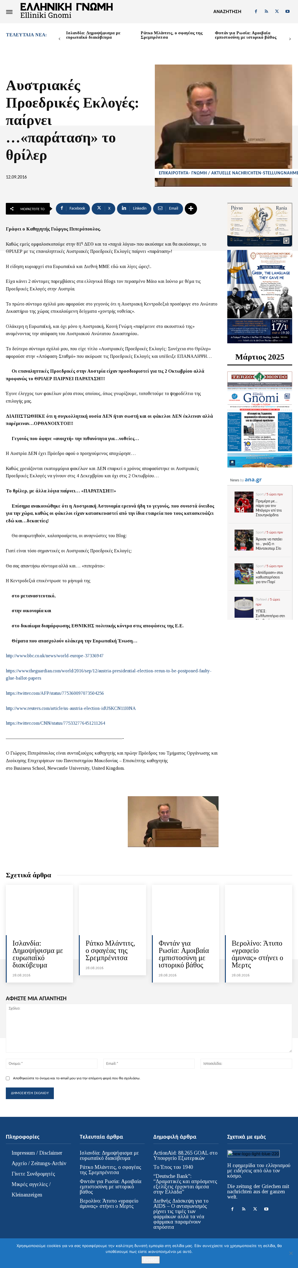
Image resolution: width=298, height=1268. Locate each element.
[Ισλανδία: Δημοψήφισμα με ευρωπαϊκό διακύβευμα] (39, 910)
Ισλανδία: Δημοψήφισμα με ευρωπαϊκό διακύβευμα (93, 35)
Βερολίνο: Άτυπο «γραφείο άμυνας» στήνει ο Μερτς (257, 954)
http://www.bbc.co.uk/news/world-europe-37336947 (55, 655)
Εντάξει (150, 1260)
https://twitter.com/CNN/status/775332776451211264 (55, 723)
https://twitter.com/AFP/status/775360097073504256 (55, 693)
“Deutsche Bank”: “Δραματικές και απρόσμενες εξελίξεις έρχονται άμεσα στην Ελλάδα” (185, 1184)
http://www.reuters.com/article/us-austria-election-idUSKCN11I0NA (71, 708)
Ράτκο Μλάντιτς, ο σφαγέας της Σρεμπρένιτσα (172, 35)
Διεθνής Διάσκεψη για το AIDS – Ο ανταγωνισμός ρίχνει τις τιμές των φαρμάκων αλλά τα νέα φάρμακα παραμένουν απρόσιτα (180, 1214)
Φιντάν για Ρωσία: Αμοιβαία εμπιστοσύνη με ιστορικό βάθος (245, 35)
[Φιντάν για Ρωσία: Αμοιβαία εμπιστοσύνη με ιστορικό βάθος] (185, 910)
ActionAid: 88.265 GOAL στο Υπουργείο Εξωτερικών (185, 1155)
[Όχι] (291, 1253)
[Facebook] (255, 11)
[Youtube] (287, 11)
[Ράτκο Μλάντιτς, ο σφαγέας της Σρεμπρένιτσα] (112, 910)
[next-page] (290, 39)
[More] (191, 209)
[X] (277, 11)
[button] (227, 11)
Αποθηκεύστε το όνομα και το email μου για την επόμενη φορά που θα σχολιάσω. (76, 1078)
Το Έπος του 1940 (173, 1167)
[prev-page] (59, 39)
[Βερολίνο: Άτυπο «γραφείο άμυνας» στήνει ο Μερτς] (258, 910)
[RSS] (266, 11)
